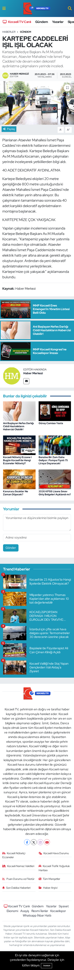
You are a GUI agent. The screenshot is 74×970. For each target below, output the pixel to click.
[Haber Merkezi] (11, 375)
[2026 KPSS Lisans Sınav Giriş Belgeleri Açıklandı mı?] (55, 479)
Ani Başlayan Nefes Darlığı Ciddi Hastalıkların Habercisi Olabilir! (18, 426)
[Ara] (70, 8)
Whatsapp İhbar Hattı (37, 915)
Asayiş (24, 911)
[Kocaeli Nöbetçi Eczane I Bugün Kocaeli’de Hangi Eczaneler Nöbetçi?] (19, 445)
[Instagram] (40, 842)
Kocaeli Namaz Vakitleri (20, 866)
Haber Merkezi (33, 373)
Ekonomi (12, 911)
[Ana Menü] (4, 8)
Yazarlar (57, 22)
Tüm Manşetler (51, 879)
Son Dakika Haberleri (18, 888)
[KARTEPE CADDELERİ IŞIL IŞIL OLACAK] (37, 103)
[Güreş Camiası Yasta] (55, 411)
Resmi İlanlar (39, 911)
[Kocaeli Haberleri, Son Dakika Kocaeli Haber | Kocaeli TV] (36, 9)
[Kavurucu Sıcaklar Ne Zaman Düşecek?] (19, 479)
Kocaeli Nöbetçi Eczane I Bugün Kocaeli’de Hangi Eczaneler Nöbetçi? (17, 460)
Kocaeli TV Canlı (19, 22)
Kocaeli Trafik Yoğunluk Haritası (54, 868)
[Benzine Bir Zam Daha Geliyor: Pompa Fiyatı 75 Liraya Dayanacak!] (55, 445)
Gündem (41, 22)
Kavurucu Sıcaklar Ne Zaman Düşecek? (15, 493)
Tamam (46, 965)
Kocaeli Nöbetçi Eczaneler (14, 855)
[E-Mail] (26, 381)
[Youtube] (47, 842)
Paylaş (11, 129)
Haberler (8, 31)
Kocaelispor (58, 911)
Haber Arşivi (50, 888)
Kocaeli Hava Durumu (56, 853)
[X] (34, 842)
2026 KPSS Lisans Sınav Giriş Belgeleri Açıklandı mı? (55, 493)
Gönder (11, 548)
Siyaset (64, 906)
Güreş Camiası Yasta (51, 423)
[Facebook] (27, 842)
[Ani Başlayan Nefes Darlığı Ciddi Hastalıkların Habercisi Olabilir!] (19, 411)
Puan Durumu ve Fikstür (20, 879)
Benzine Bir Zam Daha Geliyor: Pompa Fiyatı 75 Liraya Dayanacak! (53, 460)
